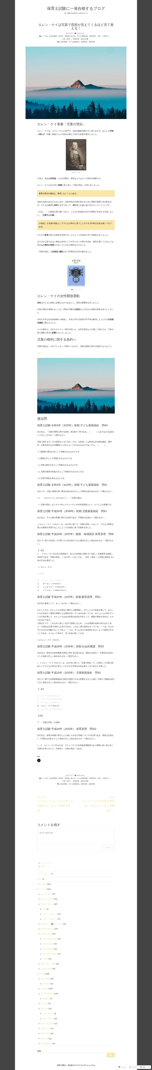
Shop (39, 879)
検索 (39, 1051)
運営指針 (46, 984)
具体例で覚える (47, 929)
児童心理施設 (47, 949)
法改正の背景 (46, 969)
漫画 (39, 353)
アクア (70, 33)
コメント (108, 847)
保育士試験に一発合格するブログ (76, 8)
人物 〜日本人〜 (49, 919)
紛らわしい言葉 (47, 899)
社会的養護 (53, 36)
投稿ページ (45, 866)
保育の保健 (45, 1033)
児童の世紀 (78, 289)
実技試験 (44, 1003)
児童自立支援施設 (49, 939)
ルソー (45, 212)
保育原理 (76, 39)
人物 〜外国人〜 (103, 36)
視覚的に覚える (70, 36)
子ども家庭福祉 (82, 36)
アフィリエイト (43, 874)
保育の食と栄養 (47, 1023)
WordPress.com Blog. (88, 1065)
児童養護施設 (47, 944)
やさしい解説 (46, 894)
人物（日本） (47, 1013)
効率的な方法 (46, 934)
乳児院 (45, 959)
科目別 (60, 36)
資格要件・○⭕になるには (52, 924)
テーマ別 (44, 36)
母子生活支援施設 (49, 954)
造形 (44, 909)
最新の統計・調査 (48, 964)
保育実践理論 (46, 1043)
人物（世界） (66, 39)
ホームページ (46, 863)
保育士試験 (84, 39)
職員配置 (46, 998)
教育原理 (92, 36)
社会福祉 (44, 989)
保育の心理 (45, 1028)
